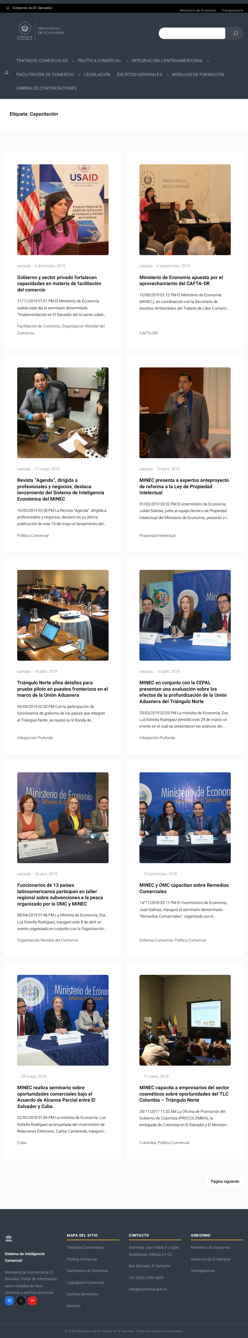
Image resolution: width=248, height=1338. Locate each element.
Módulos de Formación (198, 75)
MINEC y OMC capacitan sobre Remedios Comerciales (184, 888)
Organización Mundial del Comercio (47, 940)
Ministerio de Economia (210, 1247)
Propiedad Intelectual (157, 536)
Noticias (73, 1306)
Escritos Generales (139, 75)
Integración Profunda (35, 738)
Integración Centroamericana (167, 61)
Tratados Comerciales (42, 61)
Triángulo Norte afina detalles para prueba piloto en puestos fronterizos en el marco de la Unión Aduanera (62, 689)
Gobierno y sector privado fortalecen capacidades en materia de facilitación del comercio (59, 284)
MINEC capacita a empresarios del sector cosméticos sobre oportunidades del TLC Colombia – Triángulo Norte (184, 1094)
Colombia (147, 1143)
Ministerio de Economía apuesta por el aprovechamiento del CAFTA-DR (181, 281)
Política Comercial (100, 61)
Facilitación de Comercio (45, 75)
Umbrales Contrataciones (46, 88)
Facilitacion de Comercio (87, 1271)
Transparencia (232, 10)
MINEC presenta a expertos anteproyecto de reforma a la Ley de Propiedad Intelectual (184, 486)
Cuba (21, 1143)
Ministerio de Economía (198, 10)
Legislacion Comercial (85, 1282)
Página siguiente (225, 1182)
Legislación (97, 75)
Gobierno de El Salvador (32, 8)
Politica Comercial (82, 1259)
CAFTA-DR (148, 333)
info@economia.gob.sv (148, 1289)
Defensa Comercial (156, 940)
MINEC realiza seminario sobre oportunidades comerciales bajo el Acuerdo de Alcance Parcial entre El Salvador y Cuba (56, 1097)
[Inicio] (6, 72)
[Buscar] (235, 33)
